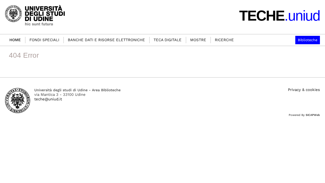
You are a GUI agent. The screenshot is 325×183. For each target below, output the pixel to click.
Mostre (198, 40)
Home (15, 40)
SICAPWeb (313, 115)
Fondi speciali (44, 40)
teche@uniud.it (48, 99)
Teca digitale (168, 40)
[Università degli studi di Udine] (17, 100)
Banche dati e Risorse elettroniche (106, 40)
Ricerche (224, 40)
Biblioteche (307, 40)
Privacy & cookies (304, 89)
